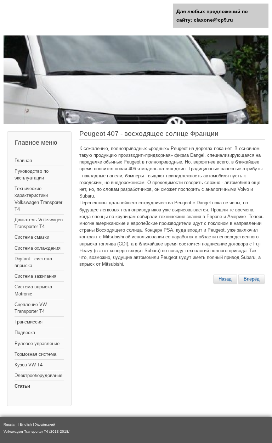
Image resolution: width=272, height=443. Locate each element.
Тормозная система (35, 354)
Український (45, 424)
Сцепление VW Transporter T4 (31, 308)
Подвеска (25, 332)
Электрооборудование (38, 375)
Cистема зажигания (35, 276)
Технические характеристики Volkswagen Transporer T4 (38, 199)
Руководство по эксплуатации (32, 174)
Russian (10, 424)
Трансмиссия (28, 322)
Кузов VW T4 (28, 364)
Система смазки (32, 237)
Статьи (22, 386)
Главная (23, 160)
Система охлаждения (38, 248)
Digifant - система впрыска (33, 262)
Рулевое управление (37, 343)
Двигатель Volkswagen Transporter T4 (39, 223)
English (26, 424)
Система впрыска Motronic (33, 290)
